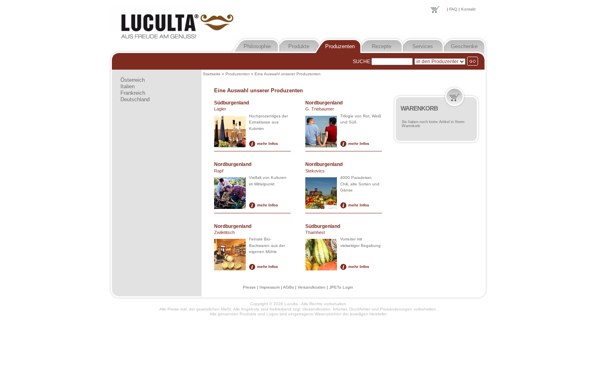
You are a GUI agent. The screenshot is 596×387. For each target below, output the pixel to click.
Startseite (212, 74)
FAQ (453, 9)
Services (422, 46)
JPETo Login (341, 287)
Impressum (269, 287)
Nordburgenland (324, 103)
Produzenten (340, 46)
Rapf (218, 170)
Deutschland (135, 99)
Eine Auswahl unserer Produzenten (288, 74)
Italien (127, 86)
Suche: (362, 61)
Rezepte (381, 46)
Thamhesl (315, 232)
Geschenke (464, 46)
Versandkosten (312, 287)
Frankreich (132, 93)
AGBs (288, 287)
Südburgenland (231, 103)
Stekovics (315, 170)
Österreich (132, 80)
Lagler (220, 108)
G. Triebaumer (319, 108)
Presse (249, 287)
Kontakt (468, 9)
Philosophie (257, 46)
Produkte (298, 46)
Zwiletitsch (224, 232)
